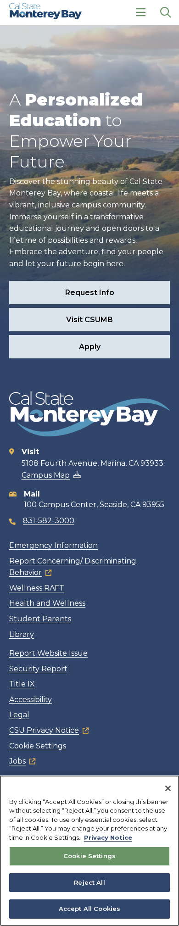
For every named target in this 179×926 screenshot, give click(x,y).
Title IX (22, 684)
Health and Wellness (47, 603)
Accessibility (30, 699)
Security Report (38, 668)
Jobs (17, 761)
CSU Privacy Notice (44, 730)
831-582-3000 (48, 520)
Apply (90, 346)
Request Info (89, 292)
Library (21, 634)
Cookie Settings (37, 746)
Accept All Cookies (89, 908)
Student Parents (40, 618)
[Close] (168, 788)
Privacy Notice (108, 837)
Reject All (89, 882)
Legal (19, 714)
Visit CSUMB (89, 319)
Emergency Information (53, 545)
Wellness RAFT (36, 588)
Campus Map (46, 475)
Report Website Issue (48, 653)
